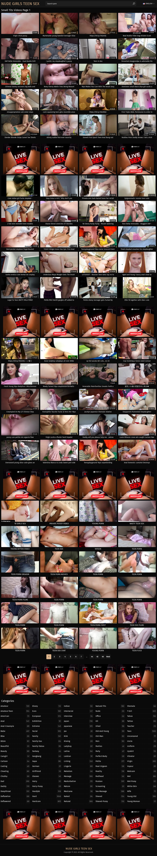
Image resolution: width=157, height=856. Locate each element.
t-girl (141, 711)
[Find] (133, 3)
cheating (15, 771)
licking (78, 761)
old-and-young (110, 731)
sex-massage (110, 791)
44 (92, 657)
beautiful (15, 746)
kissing (78, 741)
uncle (141, 741)
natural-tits (110, 706)
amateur (15, 706)
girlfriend (46, 771)
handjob (46, 791)
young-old (141, 796)
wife (141, 791)
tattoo (141, 721)
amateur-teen (15, 711)
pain (110, 741)
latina (78, 751)
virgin (141, 761)
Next (108, 657)
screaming (110, 786)
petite (110, 761)
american (15, 716)
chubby (15, 776)
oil (110, 721)
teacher (141, 726)
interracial (78, 711)
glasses (46, 776)
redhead (110, 776)
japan (78, 721)
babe (15, 731)
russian (110, 781)
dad (15, 781)
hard (46, 796)
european (46, 716)
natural (78, 801)
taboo (141, 716)
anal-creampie (15, 726)
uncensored (141, 736)
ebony (46, 706)
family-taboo (46, 746)
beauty (15, 751)
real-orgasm (110, 766)
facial (46, 731)
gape (46, 761)
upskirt (141, 751)
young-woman (141, 801)
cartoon (15, 761)
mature (78, 786)
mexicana (78, 791)
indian (78, 706)
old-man (110, 736)
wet (141, 776)
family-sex (46, 741)
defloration (15, 796)
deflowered (15, 801)
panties (110, 746)
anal (15, 721)
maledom (78, 771)
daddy (15, 786)
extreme (46, 726)
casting (15, 766)
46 (103, 657)
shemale (141, 706)
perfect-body (110, 756)
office (110, 716)
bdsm (15, 741)
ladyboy (78, 746)
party (110, 751)
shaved (110, 796)
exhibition (46, 721)
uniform (141, 746)
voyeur (141, 766)
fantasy (46, 751)
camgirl (15, 756)
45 (97, 657)
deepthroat (15, 791)
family (46, 736)
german (46, 766)
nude (110, 711)
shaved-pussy (110, 801)
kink (78, 736)
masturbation (78, 781)
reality (110, 771)
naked (78, 796)
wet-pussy (141, 781)
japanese (78, 726)
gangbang (46, 756)
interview (78, 716)
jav (78, 731)
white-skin (141, 786)
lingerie (78, 766)
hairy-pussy (46, 786)
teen (141, 731)
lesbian (78, 756)
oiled (110, 726)
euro (46, 711)
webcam (141, 771)
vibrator (141, 756)
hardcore (46, 801)
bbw (15, 736)
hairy (46, 781)
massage (78, 776)
